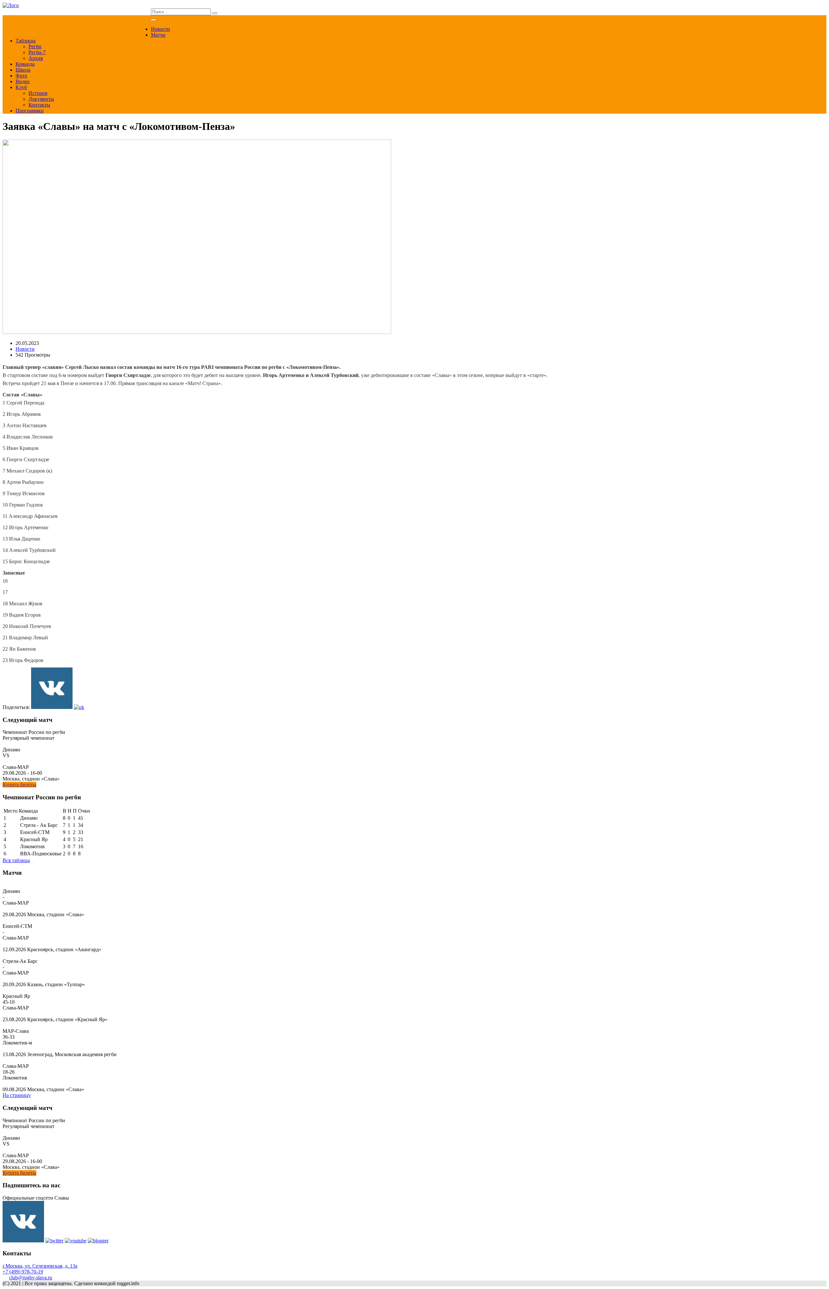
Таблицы (26, 40)
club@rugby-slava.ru (30, 1277)
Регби (34, 46)
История (37, 93)
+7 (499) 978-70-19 (23, 1271)
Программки (30, 110)
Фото (21, 75)
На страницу (17, 1095)
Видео (22, 81)
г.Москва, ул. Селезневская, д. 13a (40, 1266)
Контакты (39, 105)
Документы (41, 99)
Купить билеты (19, 784)
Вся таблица (16, 860)
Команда (25, 64)
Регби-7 (37, 52)
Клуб (21, 87)
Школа (23, 70)
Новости (160, 29)
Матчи (158, 35)
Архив (35, 58)
